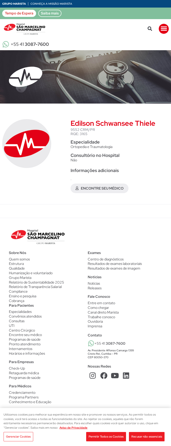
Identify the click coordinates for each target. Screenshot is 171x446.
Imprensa (95, 326)
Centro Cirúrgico (22, 330)
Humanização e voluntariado (31, 273)
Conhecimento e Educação (30, 402)
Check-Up (17, 368)
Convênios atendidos (25, 316)
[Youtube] (115, 375)
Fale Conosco (99, 296)
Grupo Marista (14, 3)
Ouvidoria (95, 321)
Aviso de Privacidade (73, 428)
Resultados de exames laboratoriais (115, 264)
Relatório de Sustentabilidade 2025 (36, 282)
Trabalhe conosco (101, 317)
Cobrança (16, 300)
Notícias (94, 283)
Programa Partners (24, 397)
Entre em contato (101, 303)
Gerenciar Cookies (18, 436)
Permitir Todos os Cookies (106, 436)
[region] (85, 427)
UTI (11, 326)
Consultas (16, 321)
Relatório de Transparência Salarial (35, 286)
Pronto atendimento (25, 344)
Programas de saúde (25, 339)
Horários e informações (27, 353)
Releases (95, 288)
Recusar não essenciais (146, 436)
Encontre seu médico (25, 335)
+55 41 (30, 44)
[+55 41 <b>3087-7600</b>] (91, 343)
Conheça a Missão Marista (51, 3)
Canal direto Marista (103, 312)
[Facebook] (104, 375)
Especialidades (20, 312)
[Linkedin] (126, 375)
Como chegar (98, 307)
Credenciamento (22, 392)
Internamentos (20, 349)
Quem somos (19, 259)
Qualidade (17, 268)
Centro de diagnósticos (106, 259)
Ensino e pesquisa (22, 296)
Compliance (18, 291)
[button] (149, 28)
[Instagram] (93, 375)
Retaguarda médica (24, 373)
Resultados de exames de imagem (114, 268)
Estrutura (16, 263)
